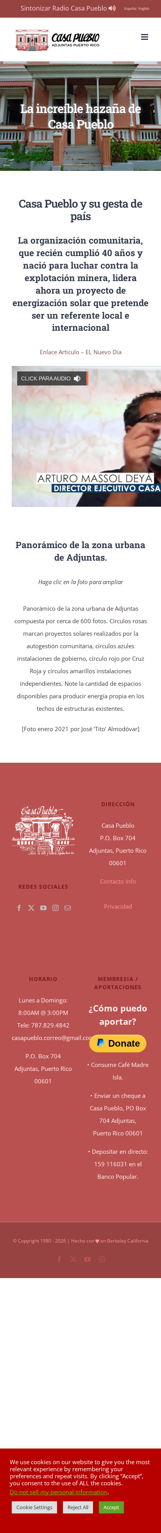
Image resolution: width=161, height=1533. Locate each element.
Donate (124, 1043)
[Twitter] (31, 908)
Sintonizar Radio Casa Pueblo (65, 8)
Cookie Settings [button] (34, 1507)
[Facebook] (19, 908)
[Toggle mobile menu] (145, 37)
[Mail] (67, 908)
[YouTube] (43, 908)
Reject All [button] (78, 1507)
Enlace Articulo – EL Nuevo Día (81, 352)
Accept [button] (111, 1507)
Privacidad (118, 906)
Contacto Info (118, 881)
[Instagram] (55, 908)
